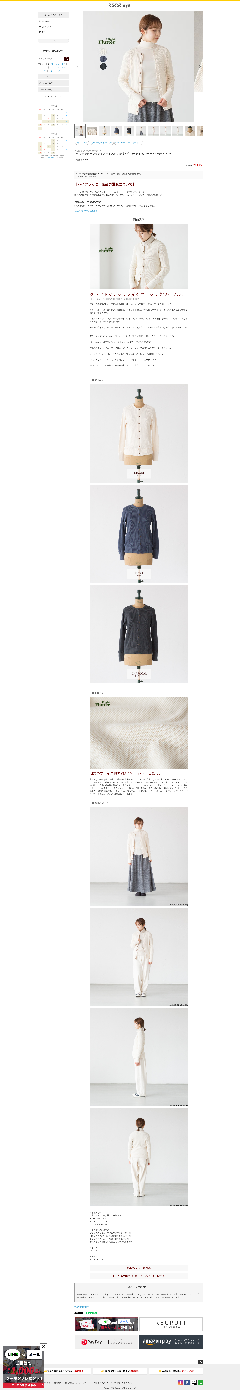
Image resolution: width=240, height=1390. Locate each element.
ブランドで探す (82, 143)
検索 (66, 59)
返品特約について (82, 1307)
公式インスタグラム (52, 157)
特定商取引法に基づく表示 (76, 1383)
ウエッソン (43, 67)
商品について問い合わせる (86, 211)
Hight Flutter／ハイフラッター (102, 143)
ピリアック (54, 67)
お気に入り (46, 27)
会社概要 (58, 1383)
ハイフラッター (55, 71)
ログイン (53, 41)
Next (200, 67)
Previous (78, 67)
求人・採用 (128, 1383)
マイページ (46, 21)
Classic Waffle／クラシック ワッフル (128, 143)
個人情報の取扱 (98, 1383)
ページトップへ (200, 1362)
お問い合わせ (114, 1383)
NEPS (44, 71)
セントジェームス (58, 64)
